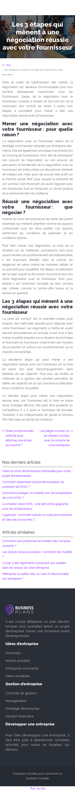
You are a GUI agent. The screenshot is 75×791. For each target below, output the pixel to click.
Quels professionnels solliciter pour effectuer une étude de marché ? (19, 438)
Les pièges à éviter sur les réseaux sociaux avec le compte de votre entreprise (55, 438)
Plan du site (37, 788)
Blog (9, 65)
